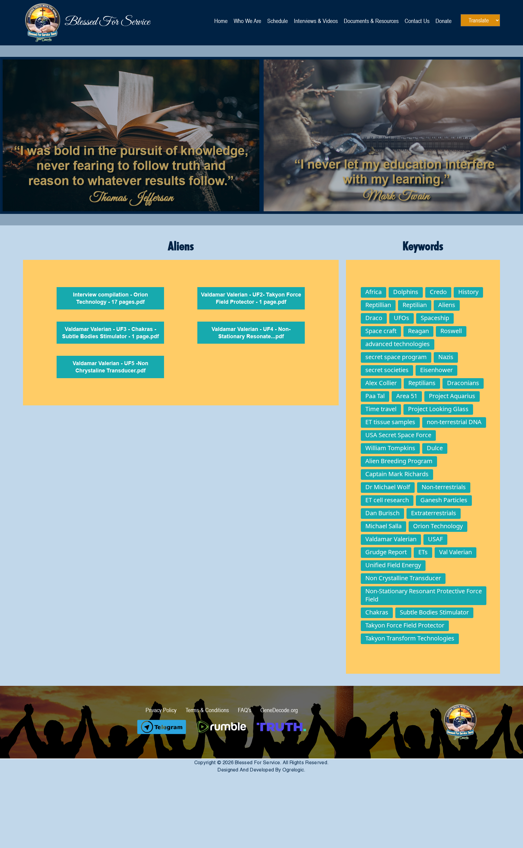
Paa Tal (375, 396)
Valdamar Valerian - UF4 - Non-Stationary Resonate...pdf (251, 333)
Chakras (376, 612)
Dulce (435, 448)
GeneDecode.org (279, 709)
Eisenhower (436, 370)
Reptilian (415, 305)
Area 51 (406, 396)
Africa (373, 292)
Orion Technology (438, 526)
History (468, 292)
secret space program (396, 357)
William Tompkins (390, 448)
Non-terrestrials (444, 487)
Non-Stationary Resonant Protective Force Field (423, 595)
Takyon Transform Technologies (409, 638)
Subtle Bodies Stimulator (434, 612)
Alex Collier (381, 383)
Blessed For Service (42, 23)
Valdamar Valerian (390, 539)
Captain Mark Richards (397, 474)
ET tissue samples (390, 422)
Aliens (446, 305)
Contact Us (417, 20)
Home (221, 20)
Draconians (463, 383)
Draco (373, 318)
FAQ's (244, 709)
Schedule (277, 20)
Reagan (418, 331)
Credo (438, 292)
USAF (435, 539)
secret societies (387, 370)
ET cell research (387, 500)
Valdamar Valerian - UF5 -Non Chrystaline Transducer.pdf (110, 367)
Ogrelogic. (294, 770)
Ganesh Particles (443, 500)
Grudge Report (386, 552)
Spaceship (435, 318)
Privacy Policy (161, 709)
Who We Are (247, 20)
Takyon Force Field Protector (404, 625)
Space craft (380, 331)
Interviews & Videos (316, 20)
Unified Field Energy (393, 565)
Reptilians (422, 383)
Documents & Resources (371, 20)
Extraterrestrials (433, 513)
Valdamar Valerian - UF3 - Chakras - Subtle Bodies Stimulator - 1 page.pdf (110, 333)
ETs (423, 552)
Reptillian (378, 305)
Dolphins (405, 292)
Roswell (451, 331)
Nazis (445, 357)
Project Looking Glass (438, 409)
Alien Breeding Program (399, 461)
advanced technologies (397, 344)
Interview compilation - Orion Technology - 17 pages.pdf (110, 299)
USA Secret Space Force (398, 435)
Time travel (380, 409)
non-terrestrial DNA (454, 422)
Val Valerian (455, 552)
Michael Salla (383, 526)
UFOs (401, 318)
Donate (444, 20)
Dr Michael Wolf (387, 487)
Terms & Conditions (207, 709)
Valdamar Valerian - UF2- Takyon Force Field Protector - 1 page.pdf (251, 299)
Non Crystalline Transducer (403, 578)
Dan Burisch (382, 513)
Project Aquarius (452, 396)
